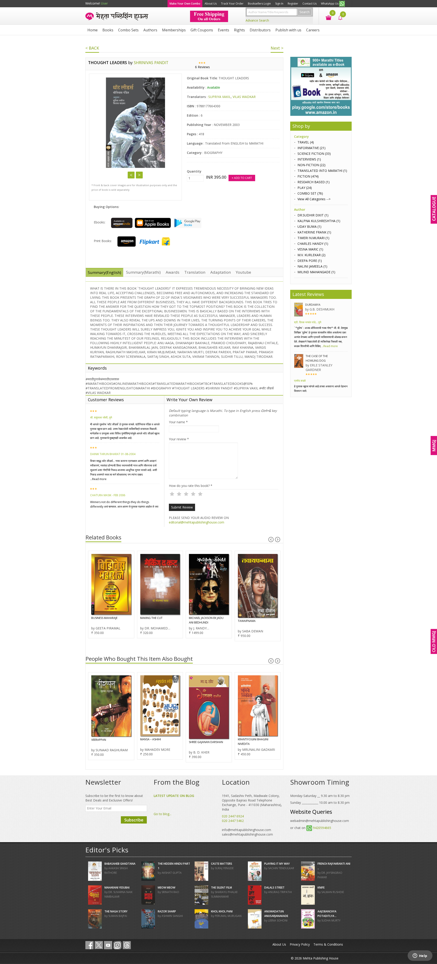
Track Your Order (232, 3)
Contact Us (309, 3)
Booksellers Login (259, 3)
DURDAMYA (312, 305)
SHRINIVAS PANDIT (151, 62)
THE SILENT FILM (221, 887)
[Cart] (326, 17)
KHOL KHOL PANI (222, 911)
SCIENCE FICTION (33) (314, 153)
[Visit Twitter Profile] (99, 945)
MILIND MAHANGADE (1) (316, 272)
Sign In (279, 3)
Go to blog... (162, 814)
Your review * (179, 439)
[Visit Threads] (127, 945)
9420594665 (322, 828)
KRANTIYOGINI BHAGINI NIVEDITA (253, 741)
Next (139, 175)
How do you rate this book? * (190, 485)
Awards (172, 272)
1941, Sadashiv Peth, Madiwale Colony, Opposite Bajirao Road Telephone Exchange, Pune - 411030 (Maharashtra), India (252, 802)
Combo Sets (128, 30)
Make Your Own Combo (185, 3)
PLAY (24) (304, 187)
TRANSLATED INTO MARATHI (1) (322, 170)
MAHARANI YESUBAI (117, 887)
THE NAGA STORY (115, 911)
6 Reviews (202, 67)
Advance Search (257, 20)
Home (92, 30)
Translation (194, 272)
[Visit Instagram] (117, 945)
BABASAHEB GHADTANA (119, 864)
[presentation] (271, 539)
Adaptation (220, 272)
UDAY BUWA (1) (309, 226)
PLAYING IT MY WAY (277, 864)
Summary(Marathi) (143, 272)
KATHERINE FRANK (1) (314, 232)
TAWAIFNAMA (247, 621)
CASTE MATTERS (221, 864)
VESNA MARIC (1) (310, 249)
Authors (150, 30)
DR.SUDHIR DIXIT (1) (312, 215)
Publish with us (288, 30)
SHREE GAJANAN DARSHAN (206, 742)
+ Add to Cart (242, 178)
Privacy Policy (300, 944)
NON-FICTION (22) (311, 165)
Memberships (174, 30)
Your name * (178, 422)
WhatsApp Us (330, 3)
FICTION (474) (308, 176)
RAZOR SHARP (167, 911)
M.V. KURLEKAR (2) (311, 255)
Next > (277, 48)
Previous (131, 175)
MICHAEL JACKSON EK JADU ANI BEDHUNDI (206, 620)
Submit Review (182, 507)
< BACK (92, 48)
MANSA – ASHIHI (150, 739)
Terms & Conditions (328, 944)
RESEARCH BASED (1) (313, 182)
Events (223, 30)
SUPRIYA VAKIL (219, 97)
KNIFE (321, 887)
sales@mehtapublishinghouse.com (247, 834)
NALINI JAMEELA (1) (312, 266)
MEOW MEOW (166, 887)
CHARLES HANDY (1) (312, 243)
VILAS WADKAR (244, 97)
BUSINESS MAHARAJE (104, 618)
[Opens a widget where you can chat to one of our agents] (419, 956)
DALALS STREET (274, 887)
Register (293, 3)
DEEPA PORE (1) (309, 260)
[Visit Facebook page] (89, 945)
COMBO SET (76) (310, 193)
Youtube (243, 272)
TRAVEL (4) (305, 142)
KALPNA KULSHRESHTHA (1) (318, 221)
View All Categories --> (313, 199)
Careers (313, 30)
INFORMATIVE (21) (311, 148)
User (104, 3)
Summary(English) (104, 272)
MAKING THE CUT (151, 618)
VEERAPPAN (98, 740)
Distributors (260, 30)
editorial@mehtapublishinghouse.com (196, 522)
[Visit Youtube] (108, 945)
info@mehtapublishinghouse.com (246, 830)
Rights (239, 30)
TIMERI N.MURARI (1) (313, 238)
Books (107, 30)
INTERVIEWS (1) (309, 159)
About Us (211, 3)
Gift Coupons (202, 30)
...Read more (98, 479)
